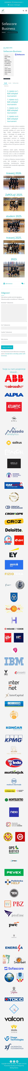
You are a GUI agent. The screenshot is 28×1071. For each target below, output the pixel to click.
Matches (6, 86)
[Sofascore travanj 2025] (14, 247)
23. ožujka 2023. (7, 47)
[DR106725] (14, 183)
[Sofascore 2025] (14, 204)
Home (3, 32)
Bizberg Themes (14, 1067)
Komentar (7, 302)
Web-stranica (4, 339)
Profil (5, 83)
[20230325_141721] (14, 269)
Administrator (8, 283)
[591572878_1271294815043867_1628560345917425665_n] (14, 226)
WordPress (13, 1065)
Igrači (9, 83)
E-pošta (6, 332)
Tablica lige (15, 83)
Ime (5, 325)
